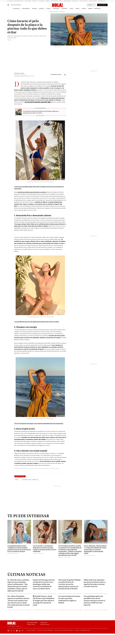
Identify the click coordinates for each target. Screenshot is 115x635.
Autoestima (47, 0)
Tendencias (62, 11)
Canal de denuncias (82, 630)
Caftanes (61, 0)
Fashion (34, 8)
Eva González (41, 0)
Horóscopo (97, 8)
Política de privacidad (64, 630)
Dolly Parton (34, 0)
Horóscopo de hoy (101, 0)
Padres (90, 8)
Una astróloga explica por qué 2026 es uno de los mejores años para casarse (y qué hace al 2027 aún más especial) (94, 600)
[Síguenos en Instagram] (8, 630)
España (90, 4)
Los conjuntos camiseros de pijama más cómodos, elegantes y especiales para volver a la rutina (41, 112)
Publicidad (31, 624)
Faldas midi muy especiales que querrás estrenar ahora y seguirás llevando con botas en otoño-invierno (95, 583)
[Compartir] (65, 74)
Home (51, 11)
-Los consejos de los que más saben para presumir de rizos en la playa (36, 321)
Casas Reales (25, 8)
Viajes (77, 8)
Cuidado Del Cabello (30, 479)
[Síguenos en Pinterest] (22, 630)
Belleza (41, 8)
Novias (84, 8)
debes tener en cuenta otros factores (53, 98)
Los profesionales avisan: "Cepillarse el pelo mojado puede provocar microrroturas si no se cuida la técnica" (19, 548)
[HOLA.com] (57, 5)
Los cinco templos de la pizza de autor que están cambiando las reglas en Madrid (69, 599)
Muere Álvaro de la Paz (18, 0)
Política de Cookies (45, 630)
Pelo (17, 479)
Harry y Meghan (28, 0)
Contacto (43, 622)
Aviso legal (31, 630)
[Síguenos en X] (14, 630)
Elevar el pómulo (54, 0)
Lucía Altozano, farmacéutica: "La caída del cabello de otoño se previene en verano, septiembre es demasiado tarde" (95, 549)
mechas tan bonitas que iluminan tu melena (31, 192)
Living (71, 8)
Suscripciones (32, 622)
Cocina (48, 8)
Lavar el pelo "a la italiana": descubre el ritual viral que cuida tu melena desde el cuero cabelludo (44, 548)
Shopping (64, 8)
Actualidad (16, 8)
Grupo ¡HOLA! (44, 624)
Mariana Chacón (19, 73)
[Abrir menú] (8, 5)
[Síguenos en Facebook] (11, 630)
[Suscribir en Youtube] (20, 630)
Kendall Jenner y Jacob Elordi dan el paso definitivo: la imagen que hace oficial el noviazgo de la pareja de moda (44, 600)
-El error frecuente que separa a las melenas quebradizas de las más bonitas (38, 423)
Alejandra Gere (75, 0)
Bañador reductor (67, 0)
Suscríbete (102, 4)
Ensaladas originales (93, 0)
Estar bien (56, 8)
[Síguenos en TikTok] (17, 630)
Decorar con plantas (83, 0)
